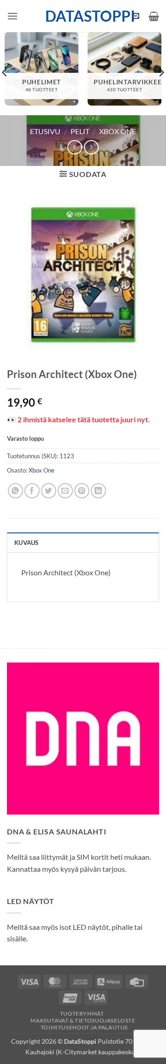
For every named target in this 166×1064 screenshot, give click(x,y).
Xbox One (117, 131)
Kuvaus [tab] (26, 542)
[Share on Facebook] (32, 490)
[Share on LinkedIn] (98, 490)
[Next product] (74, 147)
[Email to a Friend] (65, 490)
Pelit (80, 131)
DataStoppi (83, 16)
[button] (12, 16)
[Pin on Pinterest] (81, 490)
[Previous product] (91, 147)
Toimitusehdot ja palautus (84, 1027)
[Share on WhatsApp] (15, 490)
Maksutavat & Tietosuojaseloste (82, 1020)
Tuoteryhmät (82, 1013)
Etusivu (45, 131)
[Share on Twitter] (48, 490)
